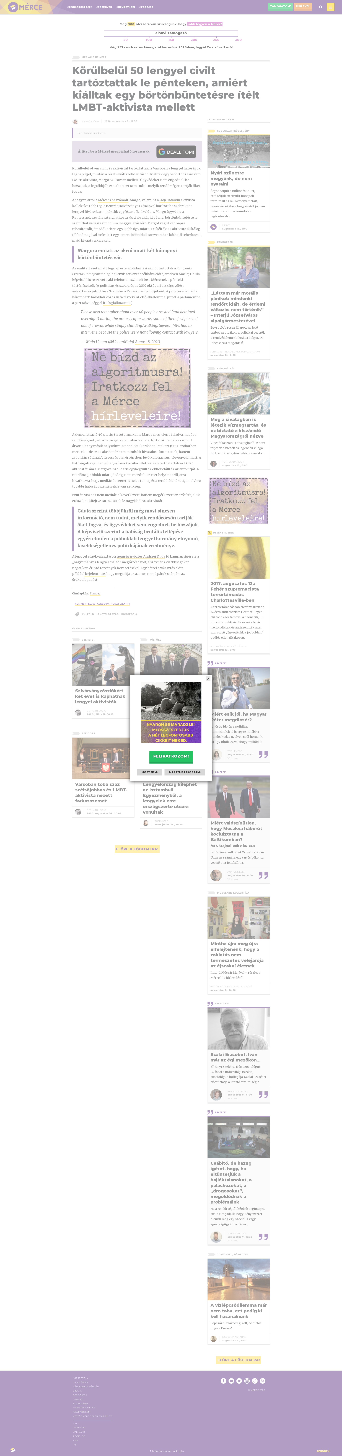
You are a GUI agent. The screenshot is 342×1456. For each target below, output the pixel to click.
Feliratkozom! (171, 756)
